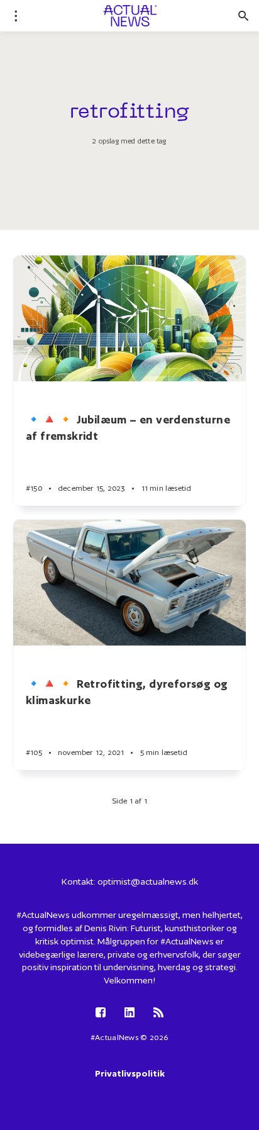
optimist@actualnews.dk (147, 881)
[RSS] (158, 1013)
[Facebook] (101, 1013)
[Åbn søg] (243, 15)
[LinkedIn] (129, 1013)
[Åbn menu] (15, 15)
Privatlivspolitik (130, 1073)
